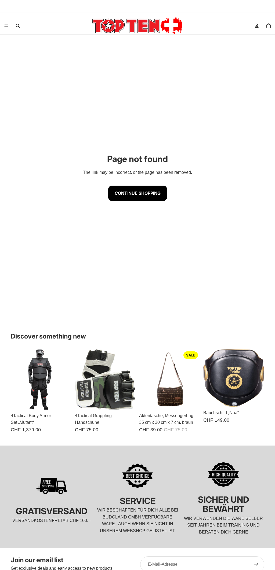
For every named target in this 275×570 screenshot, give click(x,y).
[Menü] (6, 26)
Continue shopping (138, 193)
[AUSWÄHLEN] (127, 402)
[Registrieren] (256, 564)
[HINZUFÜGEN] (63, 402)
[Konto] (257, 26)
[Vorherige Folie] (17, 379)
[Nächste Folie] (66, 379)
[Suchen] (18, 26)
